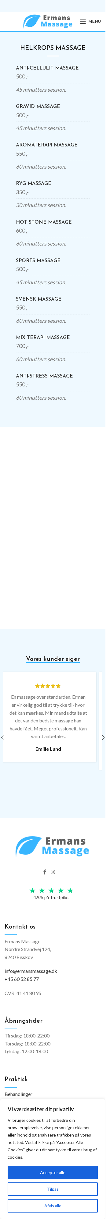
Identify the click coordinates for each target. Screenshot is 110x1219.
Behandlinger (18, 1094)
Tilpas (53, 1189)
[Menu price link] (53, 79)
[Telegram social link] (60, 872)
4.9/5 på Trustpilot (51, 897)
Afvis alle (52, 1205)
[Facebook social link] (45, 872)
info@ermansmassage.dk (31, 971)
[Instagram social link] (53, 872)
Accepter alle (52, 1172)
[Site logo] (48, 21)
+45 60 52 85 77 (22, 979)
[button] (103, 737)
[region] (52, 1159)
